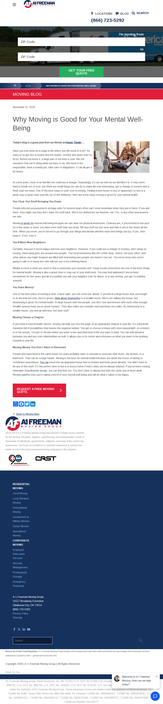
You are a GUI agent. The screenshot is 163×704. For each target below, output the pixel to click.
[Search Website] (140, 640)
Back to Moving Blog (27, 414)
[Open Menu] (14, 4)
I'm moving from (131, 34)
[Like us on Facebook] (14, 630)
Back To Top (13, 672)
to (142, 49)
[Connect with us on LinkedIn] (23, 630)
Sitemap (17, 617)
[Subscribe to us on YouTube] (28, 630)
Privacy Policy (20, 613)
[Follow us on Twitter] (19, 630)
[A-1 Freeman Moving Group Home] (39, 4)
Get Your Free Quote (81, 72)
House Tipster (73, 142)
